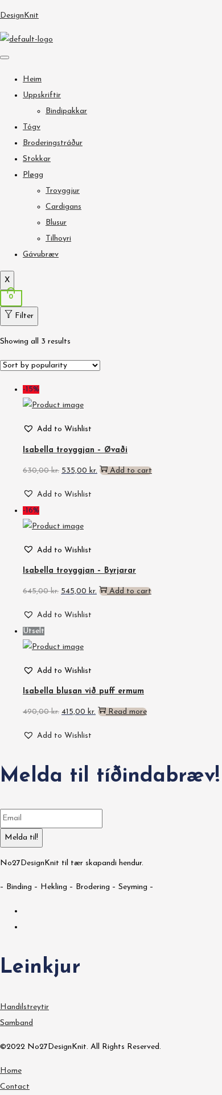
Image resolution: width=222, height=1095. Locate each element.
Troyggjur (63, 191)
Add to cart (131, 470)
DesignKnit (19, 15)
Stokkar (37, 159)
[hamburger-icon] (4, 57)
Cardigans (63, 207)
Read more (127, 712)
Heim (32, 79)
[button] (57, 429)
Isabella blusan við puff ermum (83, 691)
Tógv (31, 127)
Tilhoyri (58, 238)
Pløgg (33, 175)
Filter (24, 316)
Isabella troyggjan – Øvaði (75, 450)
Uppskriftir (42, 95)
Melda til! (21, 837)
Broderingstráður (53, 143)
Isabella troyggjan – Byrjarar (79, 571)
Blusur (56, 222)
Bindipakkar (66, 111)
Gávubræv (41, 254)
